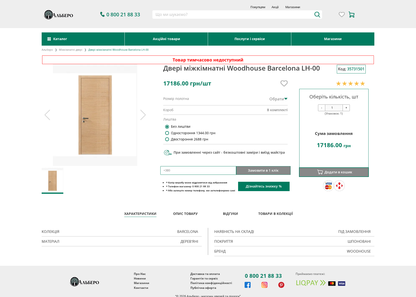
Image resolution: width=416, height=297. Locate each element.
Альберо (47, 49)
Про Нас (140, 274)
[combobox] (237, 14)
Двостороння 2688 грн (189, 139)
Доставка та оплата (205, 274)
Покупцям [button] (257, 7)
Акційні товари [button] (166, 38)
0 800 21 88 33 (263, 275)
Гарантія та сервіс (204, 278)
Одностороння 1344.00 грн (193, 133)
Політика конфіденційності (211, 283)
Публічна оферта (203, 288)
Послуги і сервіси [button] (249, 38)
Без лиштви (180, 126)
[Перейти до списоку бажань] (342, 15)
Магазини (292, 7)
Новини (140, 278)
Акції (275, 7)
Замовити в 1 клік (263, 170)
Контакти (141, 288)
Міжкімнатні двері (70, 49)
